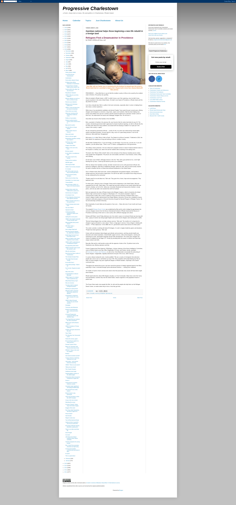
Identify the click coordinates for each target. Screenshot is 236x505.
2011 (65, 472)
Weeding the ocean (70, 402)
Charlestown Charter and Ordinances (159, 90)
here (165, 44)
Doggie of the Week (70, 145)
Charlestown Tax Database (156, 92)
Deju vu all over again (70, 136)
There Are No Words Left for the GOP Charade (72, 397)
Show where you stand (71, 111)
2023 (65, 34)
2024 (65, 32)
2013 (65, 467)
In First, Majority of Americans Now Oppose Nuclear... (72, 198)
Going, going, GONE (70, 72)
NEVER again (68, 162)
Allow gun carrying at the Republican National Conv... (71, 115)
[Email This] (99, 291)
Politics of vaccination (70, 118)
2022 (65, 36)
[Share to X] (103, 291)
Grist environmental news (156, 112)
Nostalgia (67, 305)
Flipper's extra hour (70, 418)
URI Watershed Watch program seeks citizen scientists (71, 438)
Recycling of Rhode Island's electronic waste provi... (72, 426)
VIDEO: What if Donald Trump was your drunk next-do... (71, 302)
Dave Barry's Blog (154, 114)
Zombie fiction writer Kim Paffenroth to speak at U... (72, 190)
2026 (65, 27)
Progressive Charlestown (90, 8)
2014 (65, 465)
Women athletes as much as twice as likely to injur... (72, 99)
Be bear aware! (69, 151)
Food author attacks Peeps (72, 80)
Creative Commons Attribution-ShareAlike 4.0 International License (103, 482)
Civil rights (92, 293)
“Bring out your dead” (70, 367)
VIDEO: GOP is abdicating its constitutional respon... (72, 242)
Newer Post (89, 297)
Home (65, 21)
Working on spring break (71, 288)
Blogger (121, 490)
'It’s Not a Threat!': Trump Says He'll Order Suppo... (72, 405)
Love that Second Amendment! (69, 75)
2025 (65, 29)
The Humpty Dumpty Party (72, 257)
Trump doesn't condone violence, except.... (71, 383)
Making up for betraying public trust (71, 105)
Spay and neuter (69, 134)
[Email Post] (96, 291)
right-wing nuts (109, 293)
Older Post (139, 297)
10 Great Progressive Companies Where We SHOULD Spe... (71, 316)
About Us (119, 21)
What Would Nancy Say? (71, 280)
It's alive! (67, 453)
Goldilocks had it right (70, 371)
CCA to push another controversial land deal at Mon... (72, 450)
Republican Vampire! (70, 92)
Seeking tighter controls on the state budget (72, 374)
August (67, 59)
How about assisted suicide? (72, 355)
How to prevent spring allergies (70, 175)
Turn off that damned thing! (72, 420)
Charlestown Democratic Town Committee (160, 94)
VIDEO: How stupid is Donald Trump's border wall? (72, 219)
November (68, 53)
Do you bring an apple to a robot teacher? (72, 341)
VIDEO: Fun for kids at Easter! (72, 166)
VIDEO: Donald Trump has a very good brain (72, 201)
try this (154, 30)
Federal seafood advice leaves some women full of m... (72, 122)
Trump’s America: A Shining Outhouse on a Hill (72, 358)
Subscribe (161, 67)
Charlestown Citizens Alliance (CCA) (159, 96)
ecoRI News (153, 108)
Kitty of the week (69, 271)
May (67, 66)
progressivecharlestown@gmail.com (163, 39)
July (67, 62)
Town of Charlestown (155, 88)
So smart (67, 435)
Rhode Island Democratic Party (157, 110)
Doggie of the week (70, 408)
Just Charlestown (103, 21)
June (67, 64)
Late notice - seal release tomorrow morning (71, 362)
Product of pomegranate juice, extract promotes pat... (71, 311)
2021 (65, 38)
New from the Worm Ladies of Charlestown (72, 254)
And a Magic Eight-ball (71, 229)
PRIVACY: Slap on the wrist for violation (72, 350)
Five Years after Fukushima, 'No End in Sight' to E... (72, 410)
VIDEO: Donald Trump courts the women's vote (72, 248)
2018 (65, 45)
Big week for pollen (70, 125)
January (68, 460)
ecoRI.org (97, 293)
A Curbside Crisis (69, 195)
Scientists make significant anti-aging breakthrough (72, 387)
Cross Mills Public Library (156, 99)
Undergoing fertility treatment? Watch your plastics (71, 213)
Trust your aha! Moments (71, 307)
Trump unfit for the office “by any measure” (72, 90)
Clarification (68, 78)
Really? (67, 353)
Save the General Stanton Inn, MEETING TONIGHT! (72, 232)
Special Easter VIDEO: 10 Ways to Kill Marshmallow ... (72, 186)
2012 (65, 470)
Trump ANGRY (69, 182)
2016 (65, 49)
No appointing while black (71, 245)
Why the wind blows (70, 251)
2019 (65, 42)
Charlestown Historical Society (157, 101)
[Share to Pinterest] (106, 291)
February (68, 458)
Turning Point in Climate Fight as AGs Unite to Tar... (72, 86)
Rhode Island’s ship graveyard (70, 393)
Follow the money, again (71, 338)
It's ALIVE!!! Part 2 (69, 262)
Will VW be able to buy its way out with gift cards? (71, 172)
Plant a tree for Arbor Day (71, 178)
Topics (88, 21)
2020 (65, 40)
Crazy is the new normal (71, 400)
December (68, 51)
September (68, 57)
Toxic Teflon (68, 333)
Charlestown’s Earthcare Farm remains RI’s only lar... (71, 297)
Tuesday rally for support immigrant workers (71, 286)
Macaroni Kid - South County (157, 115)
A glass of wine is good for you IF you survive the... (72, 423)
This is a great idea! (70, 456)
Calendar (76, 21)
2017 (65, 47)
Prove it (67, 380)
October (68, 55)
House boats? (68, 413)
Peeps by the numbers (71, 160)
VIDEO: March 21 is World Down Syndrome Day (71, 278)
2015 (65, 463)
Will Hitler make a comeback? (69, 226)
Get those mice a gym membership (70, 142)
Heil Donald (68, 415)
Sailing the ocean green (71, 216)
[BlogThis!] (101, 291)
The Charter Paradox (70, 369)
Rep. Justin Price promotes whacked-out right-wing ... (72, 446)
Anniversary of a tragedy (71, 193)
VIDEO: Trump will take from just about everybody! (72, 108)
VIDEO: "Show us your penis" (72, 365)
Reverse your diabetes (71, 102)
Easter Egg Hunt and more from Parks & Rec (72, 235)
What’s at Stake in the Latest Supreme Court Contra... (72, 239)
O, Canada (68, 169)
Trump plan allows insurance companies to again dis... (72, 377)
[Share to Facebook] (105, 291)
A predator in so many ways (72, 180)
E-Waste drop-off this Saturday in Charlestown (72, 83)
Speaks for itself (69, 210)
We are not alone (69, 283)
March (67, 70)
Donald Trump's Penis (71, 344)
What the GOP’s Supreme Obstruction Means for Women (71, 292)
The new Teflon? (69, 207)
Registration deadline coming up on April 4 (72, 139)
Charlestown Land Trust (156, 97)
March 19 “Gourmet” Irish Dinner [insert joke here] (72, 347)
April (67, 68)
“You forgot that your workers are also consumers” (72, 320)
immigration (102, 293)
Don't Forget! (68, 432)
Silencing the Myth (70, 164)
